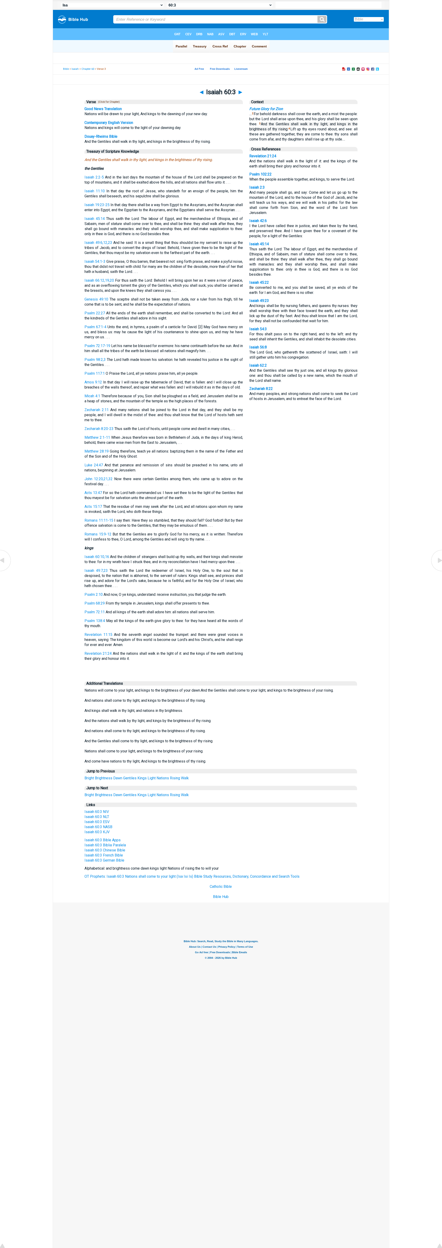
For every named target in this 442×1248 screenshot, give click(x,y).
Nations (163, 778)
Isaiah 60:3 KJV (97, 832)
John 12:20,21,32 (98, 479)
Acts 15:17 (93, 506)
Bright (89, 778)
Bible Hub (221, 896)
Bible (66, 68)
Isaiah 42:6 (258, 221)
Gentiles (130, 778)
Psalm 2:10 (93, 594)
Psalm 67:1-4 (95, 327)
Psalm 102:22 (260, 174)
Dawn (117, 778)
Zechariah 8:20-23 (98, 429)
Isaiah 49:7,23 (96, 570)
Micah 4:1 (92, 396)
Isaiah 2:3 (257, 187)
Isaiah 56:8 (258, 347)
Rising (175, 778)
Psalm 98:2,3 (95, 359)
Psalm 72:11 (94, 612)
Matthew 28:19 (96, 451)
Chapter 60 (87, 68)
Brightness (103, 778)
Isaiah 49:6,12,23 (98, 242)
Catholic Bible (221, 886)
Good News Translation (103, 109)
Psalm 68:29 (94, 603)
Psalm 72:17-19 (97, 346)
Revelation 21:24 (98, 653)
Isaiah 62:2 (258, 365)
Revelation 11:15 (98, 634)
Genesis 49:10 (96, 299)
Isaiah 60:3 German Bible (104, 860)
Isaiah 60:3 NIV (96, 812)
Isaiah (75, 68)
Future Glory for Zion (266, 109)
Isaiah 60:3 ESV (97, 822)
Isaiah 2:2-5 (94, 177)
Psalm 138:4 (94, 621)
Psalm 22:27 (94, 313)
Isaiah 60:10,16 (96, 557)
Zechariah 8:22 (261, 388)
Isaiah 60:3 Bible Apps (102, 840)
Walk (185, 778)
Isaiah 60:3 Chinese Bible (104, 850)
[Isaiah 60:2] (6, 571)
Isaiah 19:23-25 (97, 205)
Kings (142, 778)
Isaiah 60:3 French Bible (103, 855)
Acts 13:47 (93, 493)
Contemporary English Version (108, 122)
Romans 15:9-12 (97, 534)
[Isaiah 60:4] (436, 571)
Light (152, 778)
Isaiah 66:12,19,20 (99, 280)
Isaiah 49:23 (259, 300)
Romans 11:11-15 (98, 520)
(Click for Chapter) (108, 101)
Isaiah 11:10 (94, 191)
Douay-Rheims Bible (100, 136)
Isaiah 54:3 (258, 329)
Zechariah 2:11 (96, 410)
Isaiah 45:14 (94, 218)
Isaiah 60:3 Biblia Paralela (105, 845)
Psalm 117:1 (94, 373)
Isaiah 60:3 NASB (98, 827)
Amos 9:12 (93, 382)
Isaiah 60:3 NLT (96, 817)
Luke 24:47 (93, 465)
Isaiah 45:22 (259, 282)
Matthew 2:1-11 (97, 437)
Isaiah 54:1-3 (94, 261)
